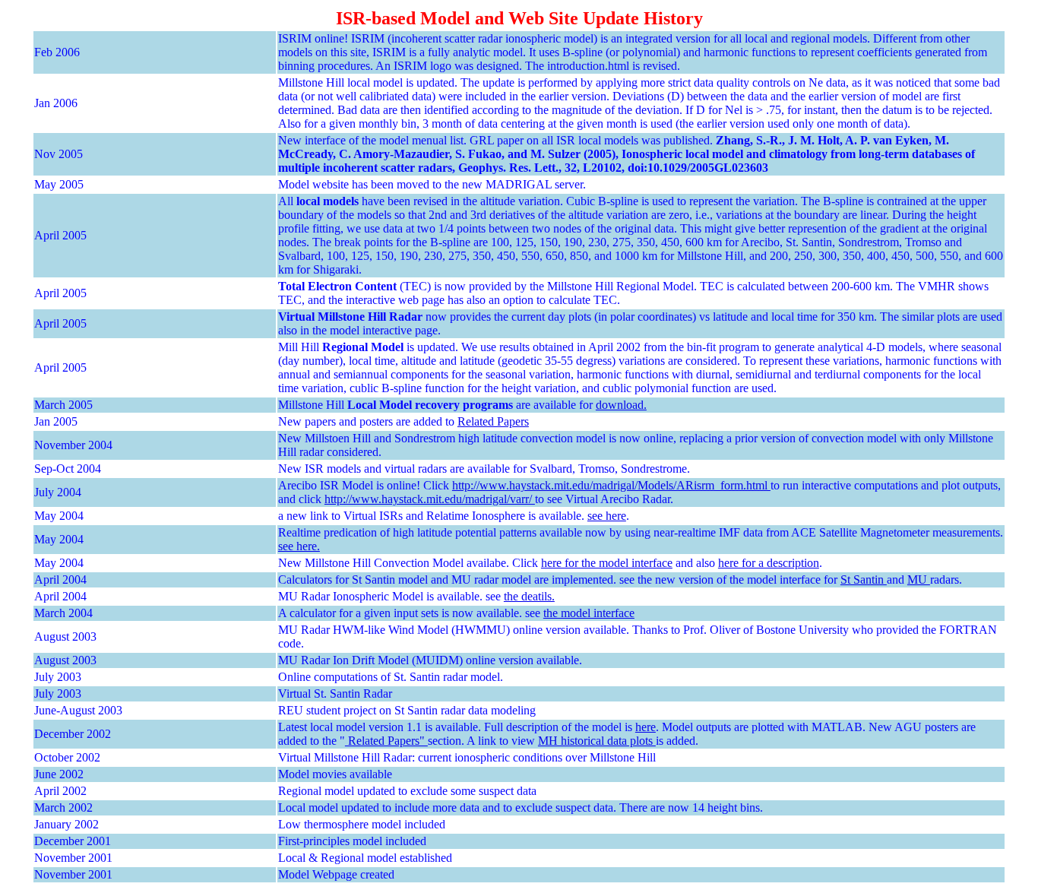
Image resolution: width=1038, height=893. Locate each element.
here (645, 726)
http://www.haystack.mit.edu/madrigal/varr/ (429, 498)
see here (606, 515)
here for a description (768, 562)
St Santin (863, 579)
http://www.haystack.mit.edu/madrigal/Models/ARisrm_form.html (611, 485)
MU (918, 579)
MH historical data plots (597, 740)
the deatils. (529, 596)
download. (621, 404)
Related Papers (493, 421)
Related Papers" (386, 740)
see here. (299, 546)
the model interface (589, 612)
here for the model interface (606, 562)
